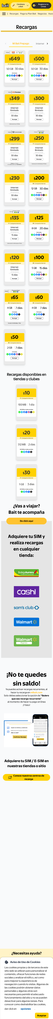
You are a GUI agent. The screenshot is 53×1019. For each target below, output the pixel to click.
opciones (26, 1008)
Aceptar (41, 1015)
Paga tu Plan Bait (28, 13)
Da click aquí (26, 521)
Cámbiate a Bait (21, 5)
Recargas (14, 13)
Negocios (42, 13)
